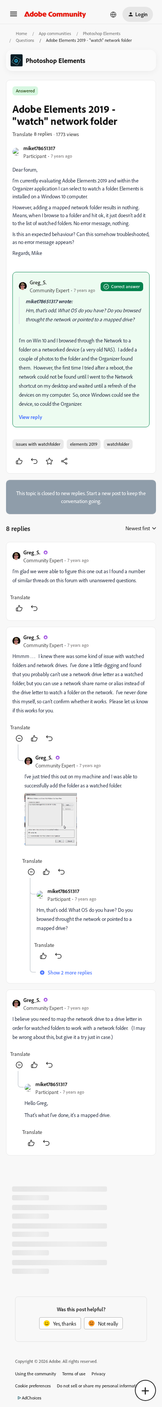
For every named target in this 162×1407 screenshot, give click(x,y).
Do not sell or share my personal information (99, 1386)
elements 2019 (83, 444)
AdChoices (31, 1398)
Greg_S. (38, 282)
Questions (25, 40)
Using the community (35, 1373)
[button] (13, 16)
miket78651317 (39, 148)
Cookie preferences (33, 1386)
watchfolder (118, 444)
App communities (55, 33)
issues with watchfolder (38, 444)
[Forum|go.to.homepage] (55, 14)
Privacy (98, 1373)
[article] (81, 581)
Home (21, 33)
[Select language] (113, 14)
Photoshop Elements (102, 33)
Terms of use (74, 1373)
